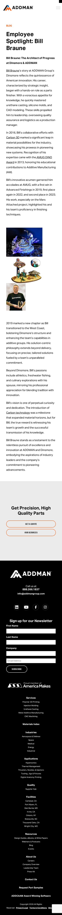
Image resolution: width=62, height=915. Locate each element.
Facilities (31, 797)
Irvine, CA (31, 812)
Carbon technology (18, 412)
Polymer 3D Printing (31, 702)
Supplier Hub (31, 789)
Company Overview (31, 864)
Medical (31, 744)
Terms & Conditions (38, 908)
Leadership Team (31, 868)
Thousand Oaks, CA (31, 823)
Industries (31, 732)
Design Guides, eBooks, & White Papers (31, 838)
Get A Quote (31, 523)
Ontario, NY (31, 815)
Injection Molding (31, 706)
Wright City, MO (31, 826)
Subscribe (17, 669)
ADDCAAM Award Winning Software (31, 896)
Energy (31, 747)
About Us (31, 857)
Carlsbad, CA (31, 801)
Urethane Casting (31, 709)
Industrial (31, 751)
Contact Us (31, 879)
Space (31, 740)
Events (31, 849)
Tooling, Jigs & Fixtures (31, 774)
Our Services (31, 532)
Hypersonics (31, 763)
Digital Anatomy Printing (31, 777)
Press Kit (31, 872)
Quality (31, 785)
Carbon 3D (12, 137)
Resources (31, 834)
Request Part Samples (31, 888)
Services (31, 698)
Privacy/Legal (22, 908)
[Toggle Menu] (58, 7)
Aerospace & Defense (31, 737)
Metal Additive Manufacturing (31, 713)
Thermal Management (31, 766)
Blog (31, 845)
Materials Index (31, 724)
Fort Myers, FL (31, 805)
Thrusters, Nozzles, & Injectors (31, 770)
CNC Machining (31, 716)
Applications (31, 759)
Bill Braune (12, 70)
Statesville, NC (31, 819)
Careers (31, 861)
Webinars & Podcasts (31, 842)
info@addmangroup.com (31, 594)
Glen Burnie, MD (31, 808)
